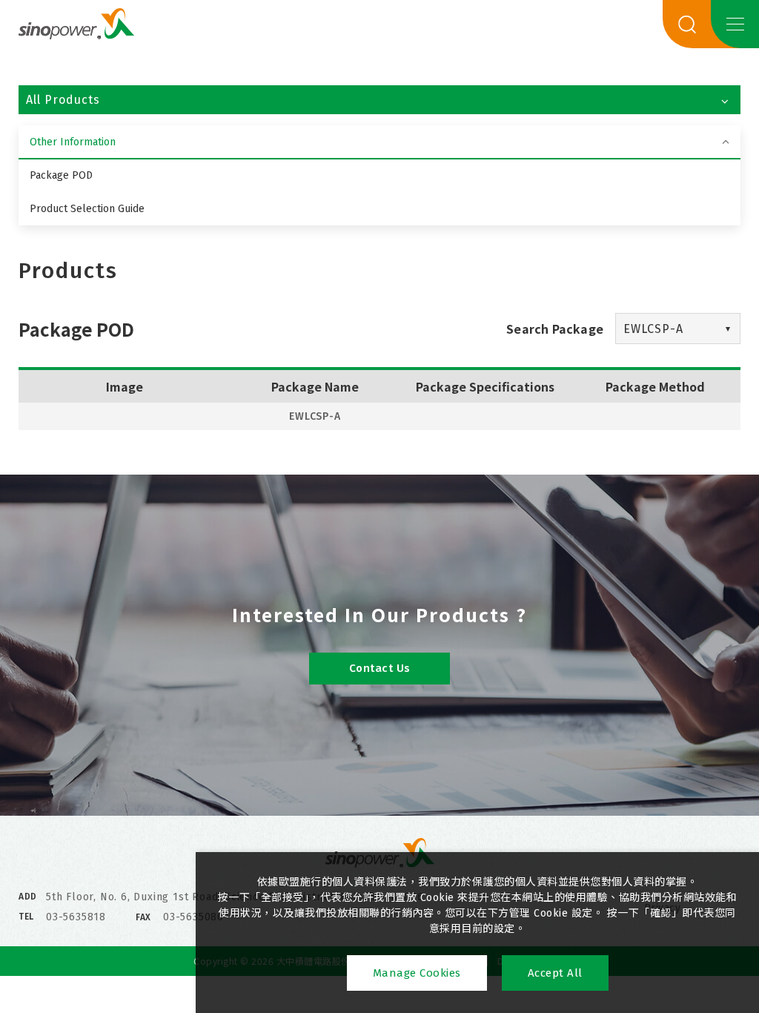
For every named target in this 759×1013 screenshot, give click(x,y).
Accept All (555, 973)
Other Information (73, 142)
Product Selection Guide (87, 208)
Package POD (61, 175)
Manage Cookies (417, 973)
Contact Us (380, 668)
